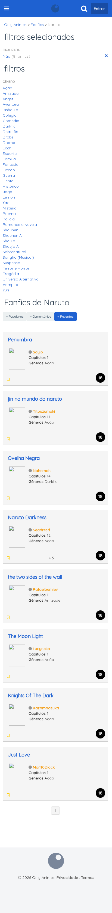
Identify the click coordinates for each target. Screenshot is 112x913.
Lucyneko (41, 648)
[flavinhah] (23, 735)
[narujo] (16, 438)
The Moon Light (25, 636)
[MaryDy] (16, 379)
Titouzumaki (44, 411)
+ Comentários (40, 316)
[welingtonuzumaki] (30, 558)
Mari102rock (44, 767)
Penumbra (20, 339)
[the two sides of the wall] (17, 595)
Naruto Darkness (27, 517)
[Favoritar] (8, 379)
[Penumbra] (17, 358)
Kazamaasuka (46, 707)
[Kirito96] (30, 498)
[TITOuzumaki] (30, 438)
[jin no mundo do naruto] (17, 417)
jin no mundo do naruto (35, 399)
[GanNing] (23, 438)
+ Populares (14, 316)
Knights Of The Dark (31, 695)
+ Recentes (65, 316)
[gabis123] (23, 379)
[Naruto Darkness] (17, 536)
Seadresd (41, 529)
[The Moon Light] (17, 654)
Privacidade (67, 877)
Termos (87, 877)
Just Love (19, 755)
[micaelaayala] (23, 498)
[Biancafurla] (37, 558)
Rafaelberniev (45, 589)
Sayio (38, 352)
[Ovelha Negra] (17, 476)
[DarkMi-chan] (30, 379)
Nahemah (42, 470)
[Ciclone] (16, 498)
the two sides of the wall (35, 577)
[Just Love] (17, 773)
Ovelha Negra (24, 458)
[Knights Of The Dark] (17, 714)
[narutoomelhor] (23, 558)
